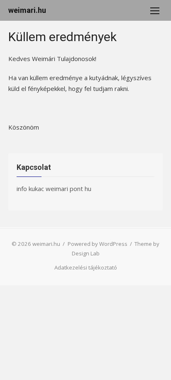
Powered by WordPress (97, 244)
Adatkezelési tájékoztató (85, 267)
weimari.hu (27, 10)
